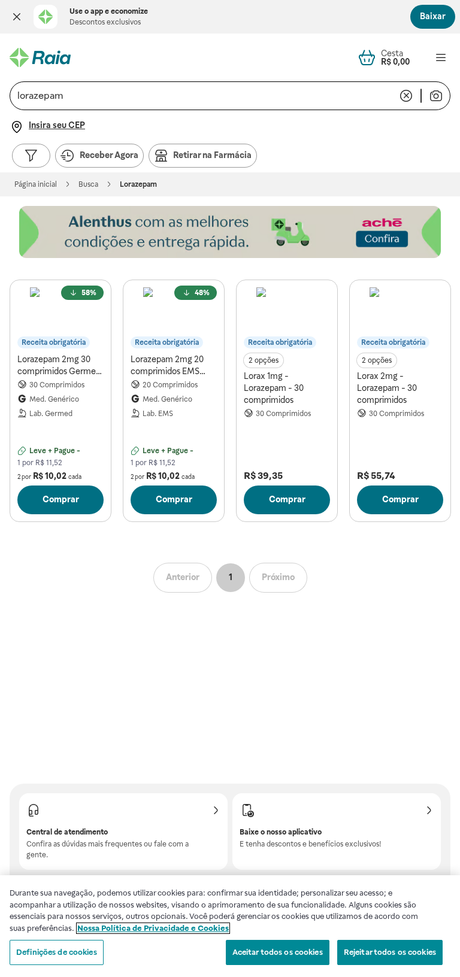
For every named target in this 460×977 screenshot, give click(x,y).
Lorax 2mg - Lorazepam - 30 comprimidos (387, 388)
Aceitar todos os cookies (277, 952)
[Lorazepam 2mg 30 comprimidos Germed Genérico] (60, 317)
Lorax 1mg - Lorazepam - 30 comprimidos (274, 388)
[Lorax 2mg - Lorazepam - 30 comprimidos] (400, 317)
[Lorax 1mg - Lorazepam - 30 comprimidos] (286, 317)
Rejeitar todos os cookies (390, 952)
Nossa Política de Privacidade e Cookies (153, 928)
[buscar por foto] (436, 96)
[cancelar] (406, 96)
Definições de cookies (56, 952)
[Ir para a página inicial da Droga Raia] (40, 57)
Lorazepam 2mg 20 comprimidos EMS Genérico (167, 365)
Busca (88, 184)
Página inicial (35, 184)
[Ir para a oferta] (230, 232)
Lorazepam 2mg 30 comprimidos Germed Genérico (59, 365)
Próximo (278, 577)
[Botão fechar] (17, 17)
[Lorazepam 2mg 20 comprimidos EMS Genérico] (173, 317)
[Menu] (440, 57)
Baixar (433, 16)
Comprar (61, 499)
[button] (17, 17)
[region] (230, 926)
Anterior (182, 577)
